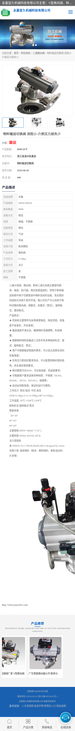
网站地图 (61, 706)
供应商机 (25, 53)
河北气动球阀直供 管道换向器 (55, 673)
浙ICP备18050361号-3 (48, 696)
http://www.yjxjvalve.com (15, 604)
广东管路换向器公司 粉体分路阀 (19, 673)
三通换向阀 (39, 53)
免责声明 (39, 706)
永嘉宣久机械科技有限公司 (31, 701)
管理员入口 (50, 706)
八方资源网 (27, 706)
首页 (16, 53)
